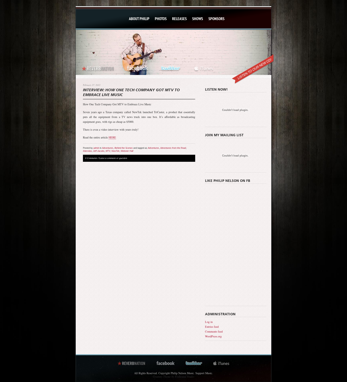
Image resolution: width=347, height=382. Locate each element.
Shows (197, 18)
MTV (108, 151)
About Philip (139, 18)
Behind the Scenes (123, 148)
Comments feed (214, 331)
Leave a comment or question (113, 158)
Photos (161, 18)
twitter (171, 67)
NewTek (115, 151)
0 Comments (91, 158)
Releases (179, 18)
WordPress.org (213, 336)
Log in (209, 322)
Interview (87, 151)
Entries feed (212, 327)
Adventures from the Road (173, 148)
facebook (138, 67)
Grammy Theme (162, 376)
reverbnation (98, 67)
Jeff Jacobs (98, 151)
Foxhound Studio (184, 376)
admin (96, 148)
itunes (203, 67)
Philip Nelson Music (98, 22)
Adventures (107, 148)
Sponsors (216, 18)
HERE (112, 137)
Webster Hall (127, 151)
